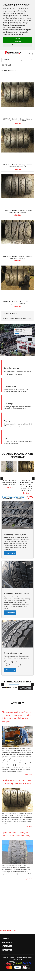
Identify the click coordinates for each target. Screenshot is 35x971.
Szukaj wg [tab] (6, 60)
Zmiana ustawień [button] (17, 45)
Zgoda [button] (17, 38)
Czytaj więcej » (29, 774)
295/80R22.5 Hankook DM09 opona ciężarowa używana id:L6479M (9, 482)
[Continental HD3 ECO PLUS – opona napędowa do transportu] (17, 811)
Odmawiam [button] (17, 41)
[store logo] (13, 53)
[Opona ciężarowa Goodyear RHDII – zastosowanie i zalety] (17, 863)
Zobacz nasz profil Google (8, 930)
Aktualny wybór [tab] (8, 70)
